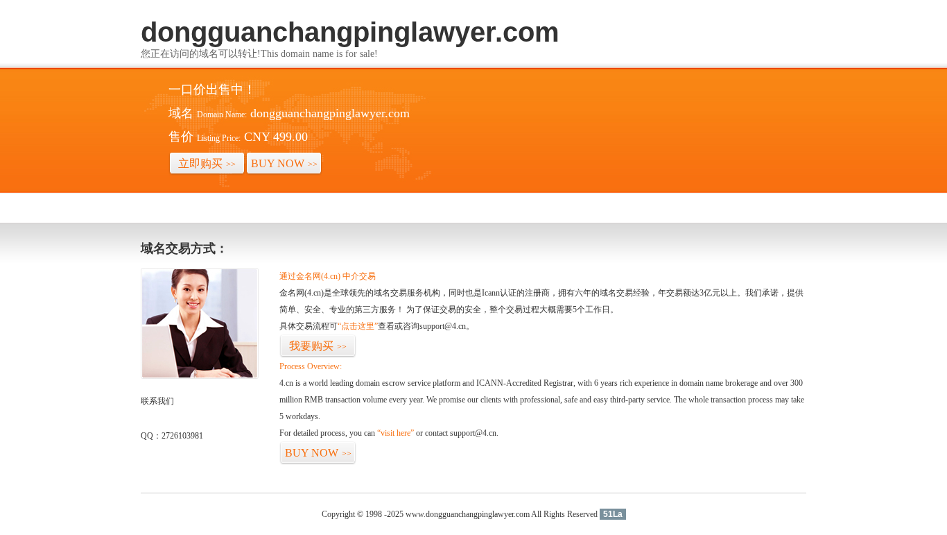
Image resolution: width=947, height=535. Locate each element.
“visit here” (395, 433)
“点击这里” (358, 326)
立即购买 (207, 163)
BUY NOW (284, 163)
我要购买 (318, 346)
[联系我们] (200, 376)
